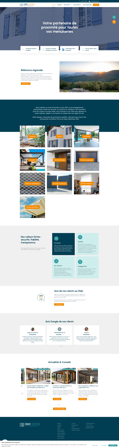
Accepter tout (113, 445)
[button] (20, 384)
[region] (59, 444)
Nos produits (67, 4)
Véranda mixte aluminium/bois (65, 369)
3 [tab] (61, 346)
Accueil (53, 4)
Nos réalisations (77, 4)
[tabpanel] (32, 335)
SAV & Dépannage (87, 4)
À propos (59, 4)
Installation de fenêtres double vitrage (37, 369)
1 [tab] (59, 346)
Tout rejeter (103, 445)
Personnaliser (95, 445)
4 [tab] (62, 346)
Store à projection (92, 369)
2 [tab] (60, 346)
